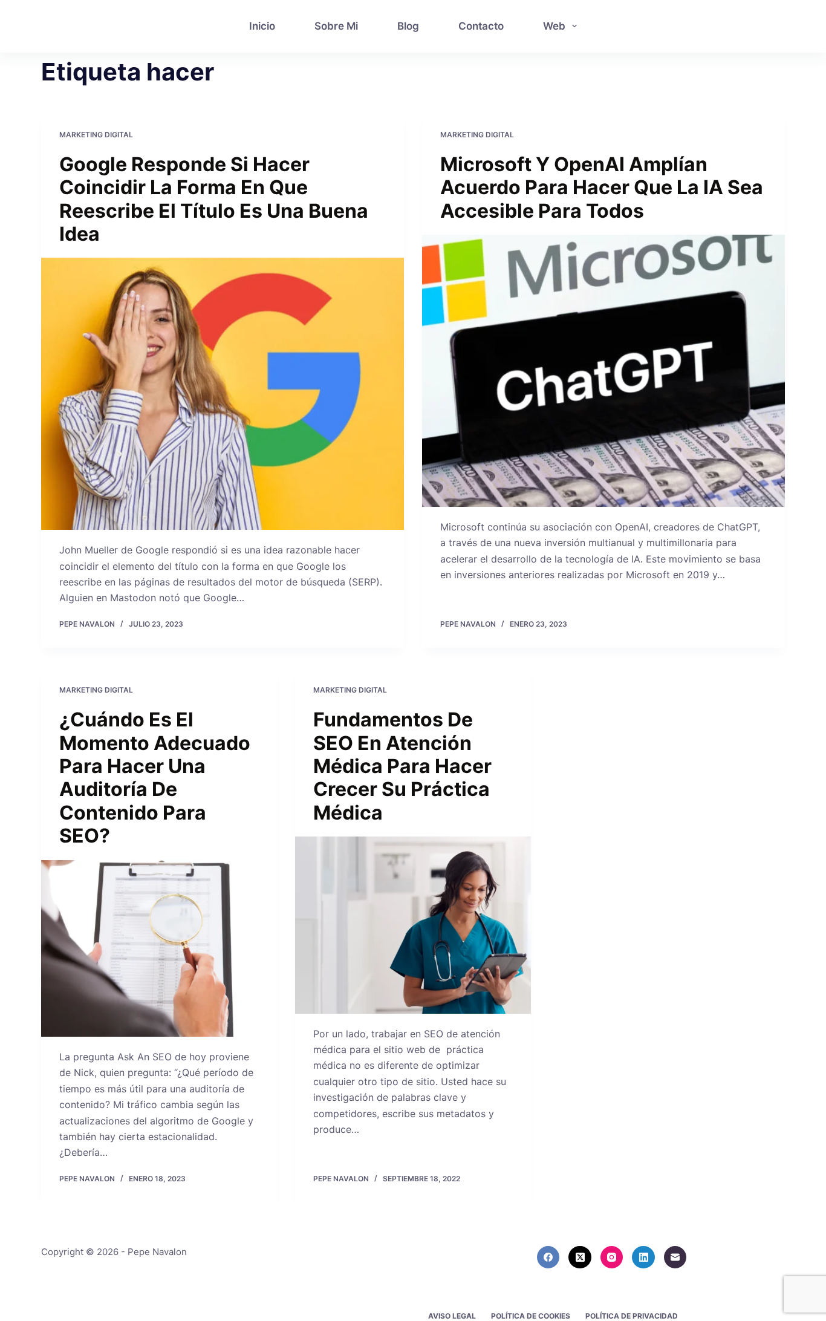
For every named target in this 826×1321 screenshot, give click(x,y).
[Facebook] (548, 1257)
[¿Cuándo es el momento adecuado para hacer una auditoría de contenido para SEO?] (159, 948)
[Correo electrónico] (675, 1257)
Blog (408, 26)
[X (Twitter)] (579, 1257)
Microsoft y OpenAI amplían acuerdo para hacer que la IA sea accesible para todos (601, 187)
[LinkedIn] (643, 1257)
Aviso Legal (452, 1315)
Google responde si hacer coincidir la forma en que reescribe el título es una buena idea (213, 199)
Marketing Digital (96, 134)
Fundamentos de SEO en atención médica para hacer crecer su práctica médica (402, 766)
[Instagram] (611, 1257)
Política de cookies (530, 1315)
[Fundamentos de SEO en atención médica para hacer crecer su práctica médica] (413, 925)
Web (554, 26)
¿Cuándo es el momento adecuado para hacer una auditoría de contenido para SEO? (154, 777)
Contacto (481, 26)
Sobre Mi (336, 26)
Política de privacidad (631, 1315)
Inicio (262, 26)
